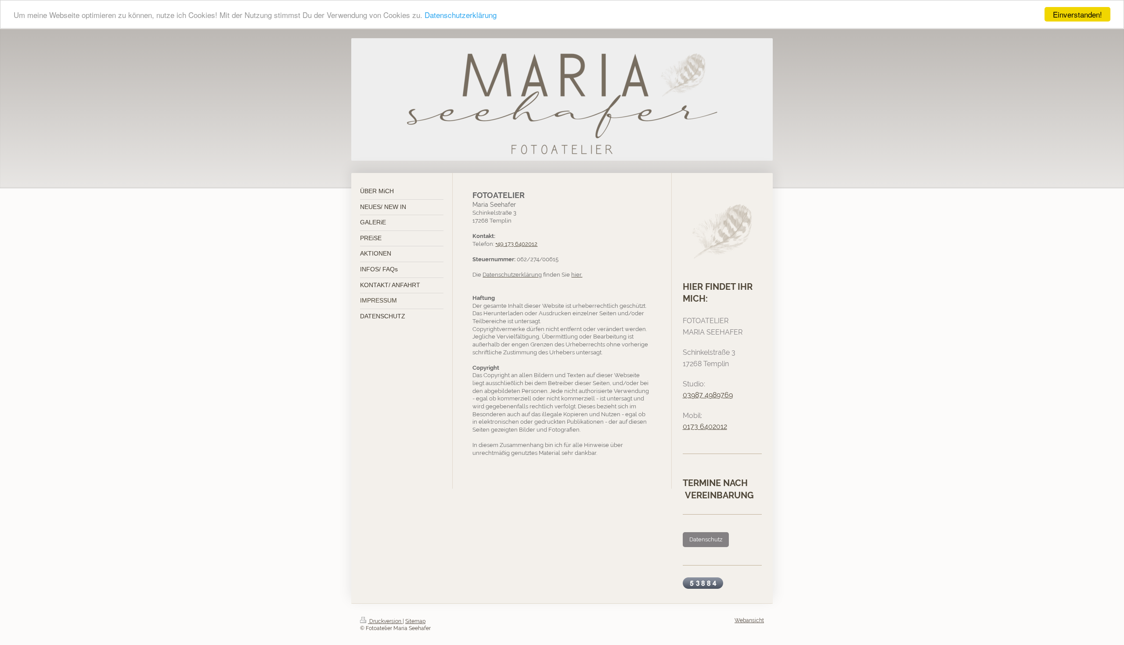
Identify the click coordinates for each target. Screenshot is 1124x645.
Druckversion (385, 621)
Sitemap (415, 621)
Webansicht (749, 620)
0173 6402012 (705, 426)
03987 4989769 (708, 395)
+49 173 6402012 (516, 244)
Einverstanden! (1077, 14)
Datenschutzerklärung (461, 14)
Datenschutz (705, 539)
